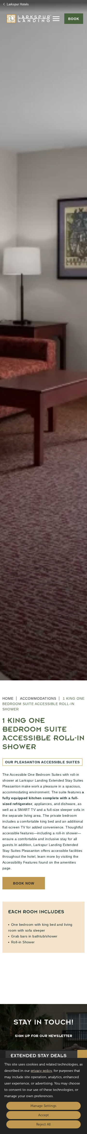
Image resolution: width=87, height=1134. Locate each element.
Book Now (23, 883)
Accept (43, 1115)
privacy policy (41, 1071)
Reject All (43, 1124)
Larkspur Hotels (17, 4)
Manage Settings (43, 1106)
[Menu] (56, 18)
